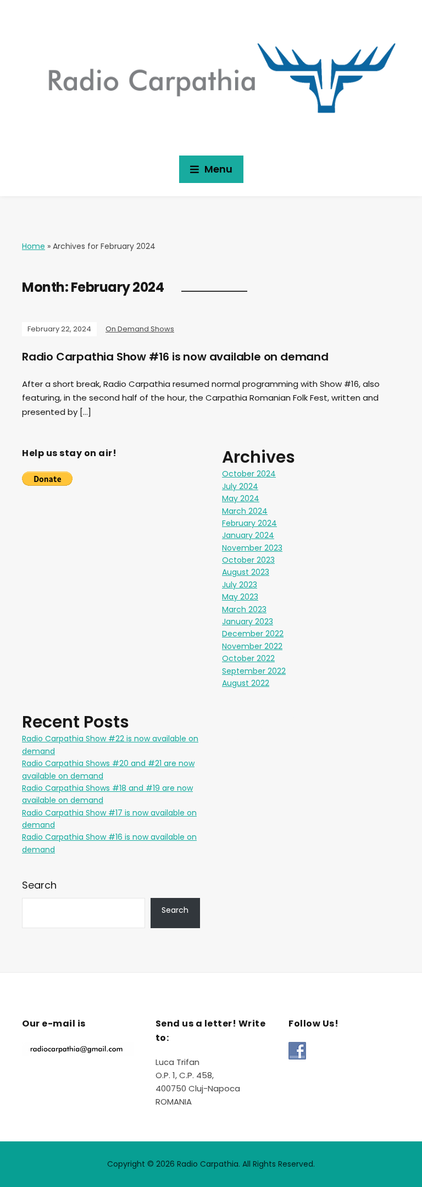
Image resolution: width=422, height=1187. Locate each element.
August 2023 (245, 572)
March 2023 (244, 609)
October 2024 (249, 473)
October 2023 (248, 559)
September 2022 (254, 670)
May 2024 (240, 498)
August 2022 (245, 683)
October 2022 (248, 658)
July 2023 (239, 584)
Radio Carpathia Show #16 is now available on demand (175, 356)
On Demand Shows (140, 329)
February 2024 (249, 523)
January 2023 (247, 621)
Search (39, 885)
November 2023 (252, 547)
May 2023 (240, 596)
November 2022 (252, 646)
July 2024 (240, 486)
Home (33, 246)
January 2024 (248, 535)
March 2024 (245, 511)
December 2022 (253, 633)
